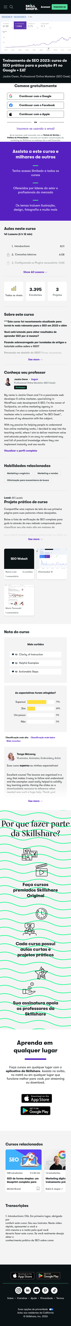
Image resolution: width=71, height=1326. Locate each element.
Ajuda (34, 1298)
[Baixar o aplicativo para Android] (48, 1275)
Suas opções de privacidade (33, 1309)
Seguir (34, 379)
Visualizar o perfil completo (20, 450)
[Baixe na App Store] (35, 1098)
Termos (60, 1298)
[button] (5, 7)
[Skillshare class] (24, 1159)
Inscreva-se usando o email (35, 128)
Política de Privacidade (17, 138)
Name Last (11, 571)
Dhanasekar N (45, 571)
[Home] (32, 7)
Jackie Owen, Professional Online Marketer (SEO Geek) (36, 76)
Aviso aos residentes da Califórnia (35, 1312)
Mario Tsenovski (13, 608)
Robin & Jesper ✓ (54, 1189)
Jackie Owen (26, 379)
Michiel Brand (14, 1189)
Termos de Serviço (51, 135)
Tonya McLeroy (26, 754)
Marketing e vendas (48, 473)
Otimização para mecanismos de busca (28, 480)
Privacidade (46, 1298)
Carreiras (22, 1298)
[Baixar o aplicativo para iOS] (22, 1275)
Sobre (10, 1298)
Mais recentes (13, 741)
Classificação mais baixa (42, 737)
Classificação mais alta (17, 737)
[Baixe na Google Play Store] (35, 1111)
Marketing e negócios (18, 473)
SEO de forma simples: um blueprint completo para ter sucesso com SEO (23, 1182)
